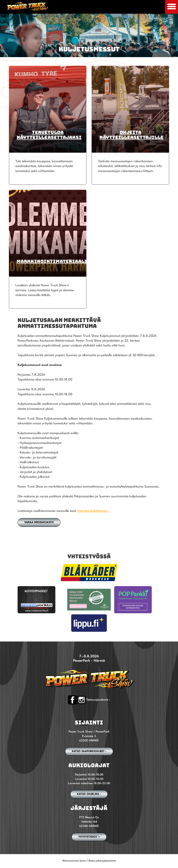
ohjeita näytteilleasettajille (131, 135)
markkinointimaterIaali (52, 261)
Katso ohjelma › (89, 794)
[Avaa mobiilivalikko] (171, 7)
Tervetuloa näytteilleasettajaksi (49, 135)
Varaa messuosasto (39, 522)
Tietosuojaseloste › (98, 699)
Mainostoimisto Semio (74, 861)
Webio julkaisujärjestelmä (102, 861)
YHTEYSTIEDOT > (89, 837)
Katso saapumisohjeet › (89, 751)
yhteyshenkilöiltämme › (93, 511)
